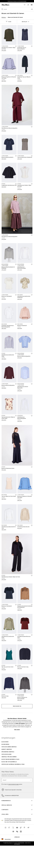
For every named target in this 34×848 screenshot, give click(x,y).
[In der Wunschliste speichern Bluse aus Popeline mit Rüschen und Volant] (16, 75)
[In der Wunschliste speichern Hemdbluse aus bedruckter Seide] (16, 353)
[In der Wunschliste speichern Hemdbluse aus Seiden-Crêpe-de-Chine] (16, 46)
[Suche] (31, 9)
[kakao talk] (13, 831)
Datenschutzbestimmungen (13, 784)
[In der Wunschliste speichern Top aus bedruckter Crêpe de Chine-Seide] (16, 415)
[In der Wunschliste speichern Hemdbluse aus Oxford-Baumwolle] (31, 384)
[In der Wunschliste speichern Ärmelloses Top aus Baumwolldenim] (31, 46)
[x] (13, 827)
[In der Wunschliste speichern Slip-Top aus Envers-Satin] (16, 665)
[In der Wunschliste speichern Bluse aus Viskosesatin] (16, 295)
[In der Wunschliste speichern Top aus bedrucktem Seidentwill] (31, 156)
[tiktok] (20, 827)
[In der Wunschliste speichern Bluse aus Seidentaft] (31, 324)
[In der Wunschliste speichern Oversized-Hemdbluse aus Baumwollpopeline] (16, 324)
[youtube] (17, 827)
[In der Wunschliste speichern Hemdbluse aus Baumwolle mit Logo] (16, 525)
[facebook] (9, 827)
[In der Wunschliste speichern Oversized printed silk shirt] (31, 525)
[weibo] (28, 827)
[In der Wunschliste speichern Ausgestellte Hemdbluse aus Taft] (16, 184)
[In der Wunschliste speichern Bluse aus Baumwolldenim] (16, 156)
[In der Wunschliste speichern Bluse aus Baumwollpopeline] (31, 353)
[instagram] (5, 827)
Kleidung (4, 17)
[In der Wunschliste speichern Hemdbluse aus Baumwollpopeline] (31, 127)
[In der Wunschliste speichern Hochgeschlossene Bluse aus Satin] (31, 635)
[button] (8, 21)
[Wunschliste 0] (24, 5)
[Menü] (31, 4)
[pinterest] (24, 827)
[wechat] (17, 831)
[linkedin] (20, 831)
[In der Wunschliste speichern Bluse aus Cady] (16, 694)
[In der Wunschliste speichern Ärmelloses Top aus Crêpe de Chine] (31, 75)
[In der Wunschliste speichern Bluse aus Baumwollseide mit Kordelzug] (16, 264)
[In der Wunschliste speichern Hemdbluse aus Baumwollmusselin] (31, 264)
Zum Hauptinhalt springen (7, 1)
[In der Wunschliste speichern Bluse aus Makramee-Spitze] (31, 467)
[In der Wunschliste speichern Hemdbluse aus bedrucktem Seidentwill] (31, 295)
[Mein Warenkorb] (28, 5)
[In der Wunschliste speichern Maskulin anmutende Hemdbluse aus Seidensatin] (31, 604)
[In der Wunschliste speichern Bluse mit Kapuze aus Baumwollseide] (31, 694)
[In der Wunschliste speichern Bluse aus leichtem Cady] (31, 665)
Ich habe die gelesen (12, 784)
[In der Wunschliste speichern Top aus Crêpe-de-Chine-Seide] (16, 495)
